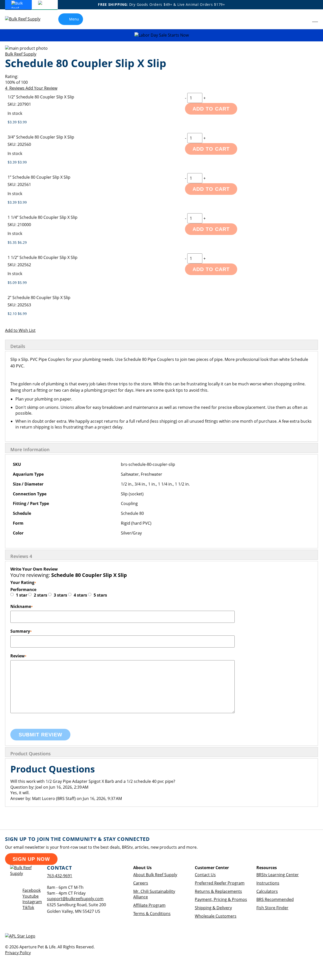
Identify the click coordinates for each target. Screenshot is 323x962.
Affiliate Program (149, 905)
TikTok (28, 907)
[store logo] (26, 19)
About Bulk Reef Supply (155, 874)
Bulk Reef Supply (20, 54)
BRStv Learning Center (277, 874)
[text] (161, 82)
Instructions (267, 883)
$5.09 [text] (13, 282)
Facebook (31, 890)
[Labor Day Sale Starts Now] (161, 35)
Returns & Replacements (218, 891)
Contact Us (205, 874)
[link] (304, 19)
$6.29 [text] (22, 242)
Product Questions (30, 754)
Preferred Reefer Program (220, 883)
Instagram (32, 901)
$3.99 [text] (22, 122)
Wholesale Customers (215, 916)
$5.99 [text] (22, 282)
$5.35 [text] (13, 242)
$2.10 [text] (13, 313)
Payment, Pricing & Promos (221, 899)
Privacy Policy (18, 952)
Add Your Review (41, 88)
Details (17, 346)
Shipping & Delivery (213, 908)
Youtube (30, 896)
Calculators (267, 891)
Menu (74, 19)
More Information (29, 449)
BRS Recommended (275, 899)
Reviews (21, 556)
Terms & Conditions (152, 913)
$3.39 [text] (13, 122)
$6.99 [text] (22, 313)
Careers (140, 883)
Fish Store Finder (272, 908)
